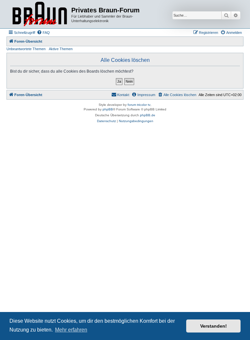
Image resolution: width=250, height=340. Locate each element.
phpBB (108, 109)
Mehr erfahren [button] (71, 330)
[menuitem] (43, 32)
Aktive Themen (61, 49)
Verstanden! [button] (213, 326)
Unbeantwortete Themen (26, 49)
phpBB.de (147, 115)
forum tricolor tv (139, 104)
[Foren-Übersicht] (39, 14)
